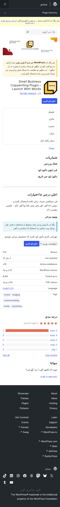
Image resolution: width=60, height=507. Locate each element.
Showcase (23, 393)
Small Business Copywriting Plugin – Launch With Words (26, 85)
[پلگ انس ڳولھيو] (27, 32)
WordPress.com (47, 441)
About (54, 393)
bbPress (51, 451)
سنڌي (48, 468)
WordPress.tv (49, 432)
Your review (51, 355)
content (7, 295)
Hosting (53, 403)
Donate (23, 427)
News (54, 398)
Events (25, 422)
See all (6, 355)
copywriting (16, 306)
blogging (16, 295)
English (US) (8, 288)
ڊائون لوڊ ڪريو (49, 101)
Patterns (24, 408)
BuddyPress (49, 456)
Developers (51, 427)
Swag (24, 432)
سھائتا (51, 148)
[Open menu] (4, 4)
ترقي (52, 133)
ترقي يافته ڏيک (47, 140)
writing (6, 306)
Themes (24, 398)
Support (53, 422)
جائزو (51, 118)
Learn (54, 417)
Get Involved (22, 417)
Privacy (53, 408)
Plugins (25, 403)
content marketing (11, 300)
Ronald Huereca (28, 93)
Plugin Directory (49, 12)
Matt (53, 446)
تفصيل (51, 111)
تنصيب (51, 126)
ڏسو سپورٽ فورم (48, 376)
